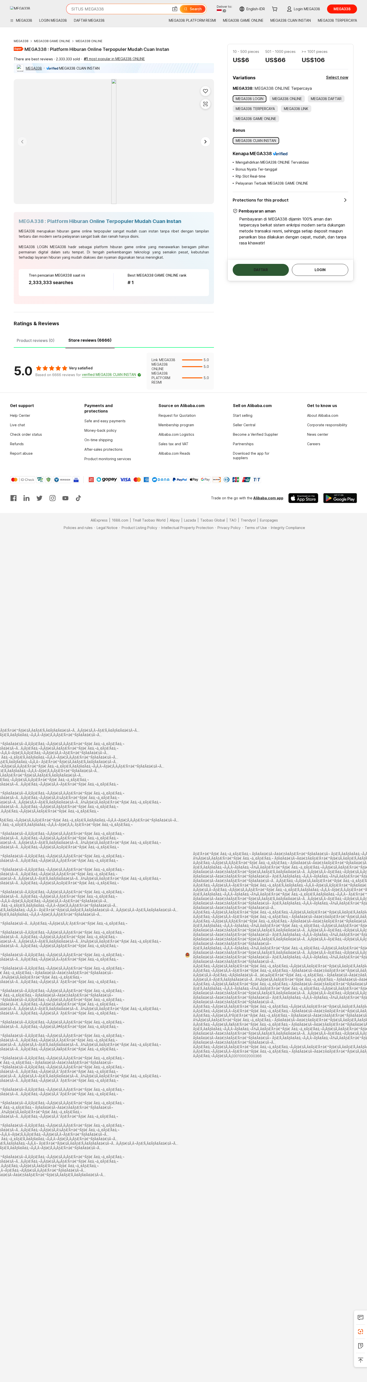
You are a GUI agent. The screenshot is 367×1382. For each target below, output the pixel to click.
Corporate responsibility (327, 425)
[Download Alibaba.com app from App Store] (303, 498)
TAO (232, 520)
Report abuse (21, 453)
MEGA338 (21, 41)
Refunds (17, 444)
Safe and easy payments (105, 421)
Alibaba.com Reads (174, 453)
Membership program (176, 425)
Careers (313, 444)
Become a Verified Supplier (255, 434)
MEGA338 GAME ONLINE (52, 41)
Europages (269, 520)
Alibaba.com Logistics (176, 434)
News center (317, 434)
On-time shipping (98, 440)
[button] (175, 9)
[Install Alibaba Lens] (360, 1332)
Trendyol (248, 520)
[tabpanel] (114, 371)
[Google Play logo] (20, 7)
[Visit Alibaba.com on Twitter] (39, 498)
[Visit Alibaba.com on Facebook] (13, 498)
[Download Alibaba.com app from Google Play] (340, 498)
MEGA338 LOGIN (33, 247)
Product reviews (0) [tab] (35, 340)
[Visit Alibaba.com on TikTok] (78, 498)
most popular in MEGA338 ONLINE (114, 59)
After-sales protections (103, 449)
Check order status (26, 434)
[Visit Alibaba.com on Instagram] (52, 498)
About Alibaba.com (322, 415)
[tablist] (114, 340)
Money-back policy (100, 430)
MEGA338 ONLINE (89, 41)
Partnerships (243, 444)
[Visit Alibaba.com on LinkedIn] (26, 498)
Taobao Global (212, 520)
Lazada (190, 520)
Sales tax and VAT (173, 444)
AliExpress (99, 520)
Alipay (175, 520)
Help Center (20, 415)
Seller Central (244, 425)
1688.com (120, 520)
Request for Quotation (177, 415)
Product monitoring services (107, 459)
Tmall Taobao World (149, 520)
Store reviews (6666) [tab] (90, 340)
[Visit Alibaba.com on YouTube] (65, 498)
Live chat (17, 425)
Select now (337, 77)
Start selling (242, 415)
